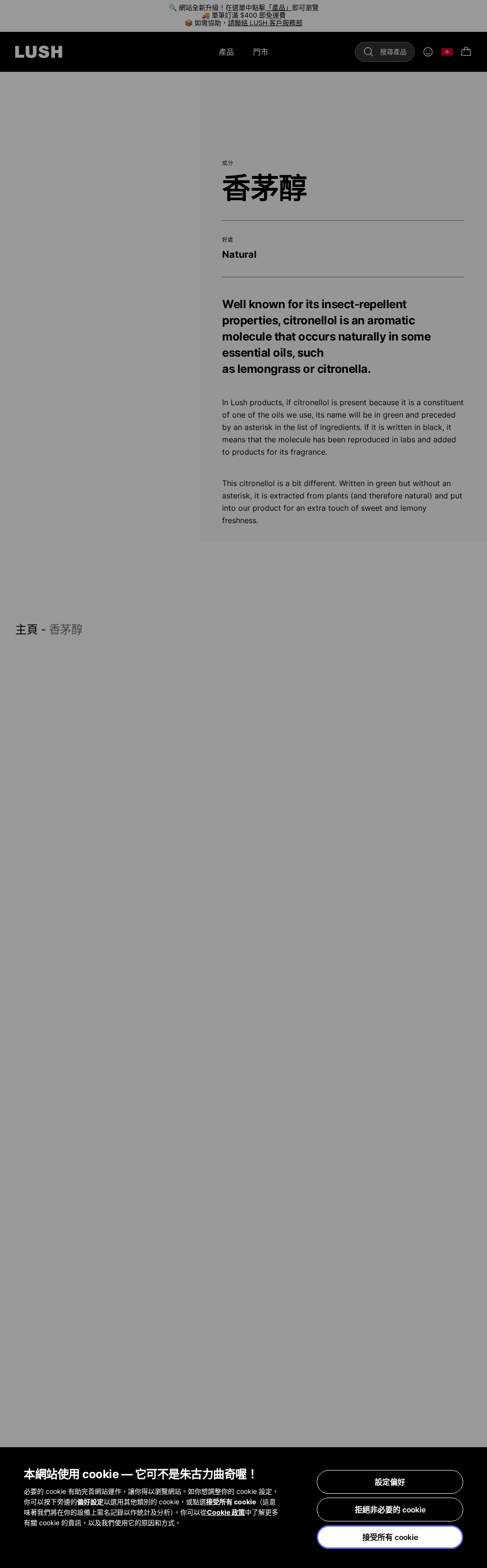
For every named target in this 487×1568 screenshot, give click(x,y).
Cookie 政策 (226, 1512)
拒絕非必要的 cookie (390, 1509)
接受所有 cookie (390, 1537)
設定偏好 (390, 1482)
